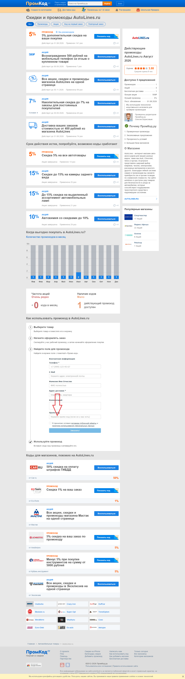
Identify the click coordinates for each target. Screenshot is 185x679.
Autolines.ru (131, 199)
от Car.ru (33, 478)
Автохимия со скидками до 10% (65, 218)
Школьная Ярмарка (150, 10)
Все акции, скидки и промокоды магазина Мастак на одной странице (67, 515)
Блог (120, 3)
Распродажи (125, 10)
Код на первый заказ (73, 24)
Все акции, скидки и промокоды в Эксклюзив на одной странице (67, 586)
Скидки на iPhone (92, 651)
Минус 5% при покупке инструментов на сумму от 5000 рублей (65, 562)
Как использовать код (118, 654)
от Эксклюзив (35, 595)
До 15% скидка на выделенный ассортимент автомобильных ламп (65, 197)
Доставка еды (68, 10)
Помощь (63, 656)
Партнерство (65, 659)
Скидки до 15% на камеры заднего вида (67, 176)
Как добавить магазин (119, 656)
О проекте (64, 651)
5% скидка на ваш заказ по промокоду (65, 538)
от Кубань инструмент (38, 571)
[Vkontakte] (68, 665)
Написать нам (115, 651)
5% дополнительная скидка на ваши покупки (64, 37)
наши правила (112, 676)
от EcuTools (34, 501)
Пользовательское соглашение (98, 666)
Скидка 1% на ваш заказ (64, 489)
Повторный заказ (95, 24)
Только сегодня (141, 651)
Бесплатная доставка (118, 659)
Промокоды (42, 24)
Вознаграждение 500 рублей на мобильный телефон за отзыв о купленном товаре (65, 58)
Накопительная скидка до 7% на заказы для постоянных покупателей (65, 105)
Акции (56, 24)
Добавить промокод (93, 656)
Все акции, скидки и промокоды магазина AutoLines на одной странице (65, 82)
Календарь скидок (93, 654)
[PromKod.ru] (38, 3)
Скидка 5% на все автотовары (64, 155)
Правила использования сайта (125, 666)
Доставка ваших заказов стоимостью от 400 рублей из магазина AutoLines (63, 128)
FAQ (62, 654)
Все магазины (140, 654)
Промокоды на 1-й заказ (98, 10)
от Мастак (33, 525)
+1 (117, 43)
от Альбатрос (35, 548)
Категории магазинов (143, 656)
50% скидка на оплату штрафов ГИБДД (62, 468)
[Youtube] (62, 665)
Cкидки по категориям (41, 10)
